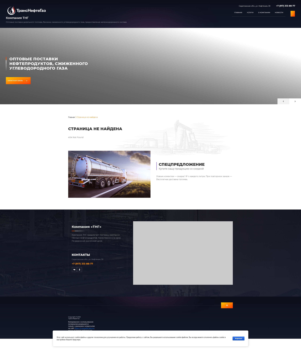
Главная (71, 117)
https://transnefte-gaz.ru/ (84, 328)
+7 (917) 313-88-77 (285, 6)
